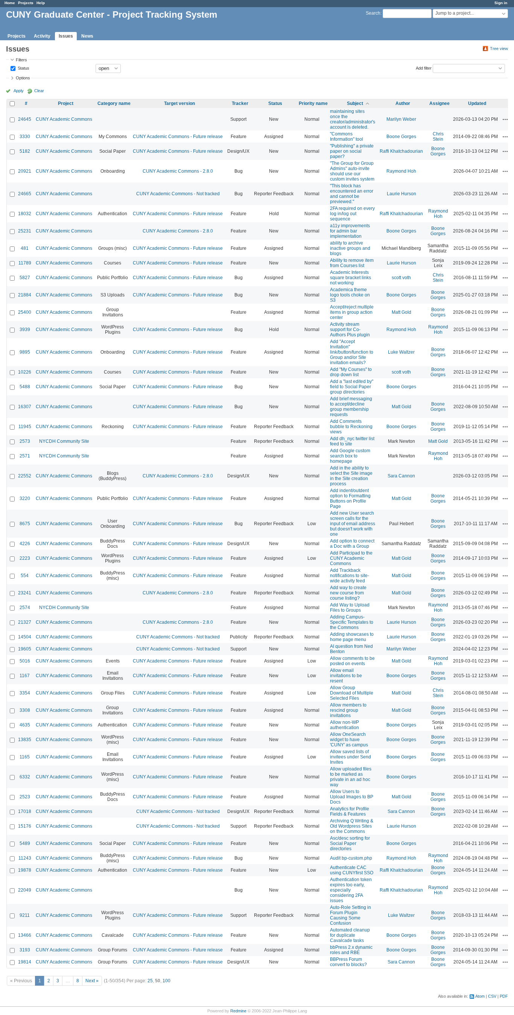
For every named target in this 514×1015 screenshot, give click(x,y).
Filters (21, 60)
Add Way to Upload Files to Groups (350, 607)
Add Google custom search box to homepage (350, 456)
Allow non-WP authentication (344, 725)
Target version (179, 103)
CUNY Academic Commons (64, 119)
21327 (24, 622)
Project (65, 103)
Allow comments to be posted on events (352, 661)
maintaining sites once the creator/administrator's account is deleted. (352, 119)
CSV (492, 996)
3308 (25, 710)
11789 (24, 263)
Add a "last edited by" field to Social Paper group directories (351, 387)
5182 (25, 151)
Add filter (424, 67)
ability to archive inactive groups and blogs (350, 248)
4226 (25, 543)
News (87, 36)
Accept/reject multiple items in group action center (352, 312)
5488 (25, 386)
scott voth (401, 277)
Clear (39, 90)
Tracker (240, 103)
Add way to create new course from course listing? (348, 593)
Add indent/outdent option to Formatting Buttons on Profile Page (350, 498)
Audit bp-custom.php (351, 858)
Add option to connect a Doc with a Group (352, 543)
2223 (25, 558)
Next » (92, 980)
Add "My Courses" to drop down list (351, 372)
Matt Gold (401, 312)
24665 (24, 193)
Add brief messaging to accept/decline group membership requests (351, 406)
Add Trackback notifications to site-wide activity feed (349, 575)
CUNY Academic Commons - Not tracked (178, 193)
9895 (25, 352)
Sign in (500, 3)
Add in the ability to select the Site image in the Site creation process (351, 475)
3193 (25, 950)
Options (23, 78)
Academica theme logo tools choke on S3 (350, 295)
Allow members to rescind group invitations (348, 710)
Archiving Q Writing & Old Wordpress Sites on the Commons (351, 826)
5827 (25, 277)
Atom (480, 996)
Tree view (499, 48)
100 (166, 980)
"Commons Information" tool (346, 136)
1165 (25, 757)
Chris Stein (438, 136)
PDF (504, 996)
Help (40, 3)
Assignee (439, 103)
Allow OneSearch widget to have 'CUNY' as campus (349, 740)
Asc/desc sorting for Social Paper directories (350, 843)
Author (402, 103)
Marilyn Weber (401, 119)
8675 (25, 523)
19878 (24, 870)
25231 (24, 231)
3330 (25, 136)
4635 (25, 725)
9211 (25, 915)
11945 (24, 426)
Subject (355, 103)
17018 (24, 811)
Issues (66, 36)
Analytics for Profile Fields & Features (349, 811)
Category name (114, 103)
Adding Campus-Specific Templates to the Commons (351, 622)
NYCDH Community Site (64, 441)
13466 (24, 935)
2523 (25, 796)
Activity (42, 36)
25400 (24, 312)
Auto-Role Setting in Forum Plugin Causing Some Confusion (350, 915)
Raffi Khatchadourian (401, 151)
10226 (24, 372)
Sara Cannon (401, 476)
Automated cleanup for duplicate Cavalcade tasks (350, 935)
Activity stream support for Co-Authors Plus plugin (350, 329)
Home (10, 3)
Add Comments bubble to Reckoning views (351, 427)
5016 (25, 661)
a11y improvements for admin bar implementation (350, 231)
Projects (25, 3)
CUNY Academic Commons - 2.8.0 (178, 171)
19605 (24, 649)
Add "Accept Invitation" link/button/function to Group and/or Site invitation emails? (351, 352)
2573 (25, 441)
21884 (24, 295)
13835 (24, 739)
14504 (24, 637)
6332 (25, 776)
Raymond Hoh (401, 171)
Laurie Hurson (401, 193)
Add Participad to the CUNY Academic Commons (351, 558)
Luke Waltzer (401, 352)
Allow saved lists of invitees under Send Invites (350, 757)
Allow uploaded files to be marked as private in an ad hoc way (350, 776)
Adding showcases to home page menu (352, 637)
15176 (24, 826)
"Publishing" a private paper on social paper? (352, 151)
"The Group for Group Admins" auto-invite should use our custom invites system (352, 171)
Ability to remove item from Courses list (352, 263)
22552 (24, 476)
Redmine (238, 1011)
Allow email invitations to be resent (346, 676)
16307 (24, 406)
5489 (25, 843)
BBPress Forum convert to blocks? (348, 962)
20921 (24, 171)
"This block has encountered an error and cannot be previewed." (351, 193)
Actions (505, 119)
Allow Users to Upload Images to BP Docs (351, 797)
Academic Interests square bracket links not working (350, 278)
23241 (24, 593)
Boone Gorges (401, 136)
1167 (25, 675)
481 (25, 248)
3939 (25, 329)
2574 (25, 607)
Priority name (313, 103)
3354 (25, 693)
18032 (24, 213)
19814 (24, 962)
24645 (24, 119)
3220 (25, 498)
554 (25, 575)
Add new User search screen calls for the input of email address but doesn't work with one (352, 524)
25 (150, 980)
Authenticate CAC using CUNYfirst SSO (351, 870)
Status (23, 67)
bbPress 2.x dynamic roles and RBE (351, 950)
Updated (477, 103)
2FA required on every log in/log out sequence (352, 214)
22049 (24, 890)
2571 (25, 456)
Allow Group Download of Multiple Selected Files (351, 693)
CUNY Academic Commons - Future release (178, 136)
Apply (19, 90)
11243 (24, 858)
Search (373, 13)
